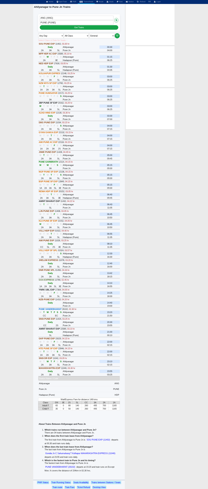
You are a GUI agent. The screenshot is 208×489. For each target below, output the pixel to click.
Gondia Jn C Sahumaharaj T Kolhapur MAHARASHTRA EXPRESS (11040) (80, 453)
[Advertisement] (150, 24)
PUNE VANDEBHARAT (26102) (60, 467)
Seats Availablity (81, 482)
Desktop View (99, 487)
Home (50, 2)
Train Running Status (61, 482)
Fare (121, 2)
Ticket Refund (83, 487)
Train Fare (69, 487)
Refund (142, 2)
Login (158, 2)
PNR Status (43, 482)
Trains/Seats (88, 2)
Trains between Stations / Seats (106, 482)
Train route (57, 487)
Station (131, 2)
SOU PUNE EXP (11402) (98, 439)
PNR (74, 2)
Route (100, 2)
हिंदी (149, 2)
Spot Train (63, 2)
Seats (111, 2)
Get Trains (79, 27)
